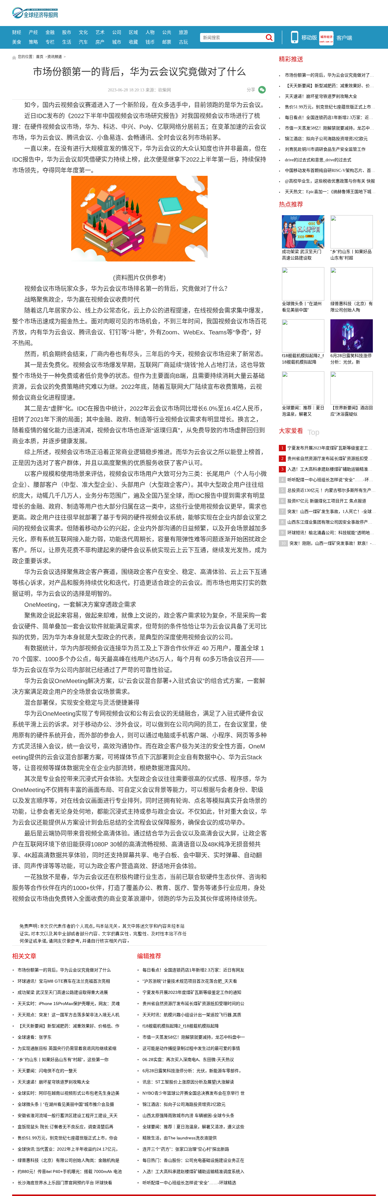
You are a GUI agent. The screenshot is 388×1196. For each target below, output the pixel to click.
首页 (39, 57)
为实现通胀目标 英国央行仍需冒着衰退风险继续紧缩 (67, 1048)
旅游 (183, 32)
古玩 (183, 41)
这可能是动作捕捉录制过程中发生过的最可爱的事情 (191, 1048)
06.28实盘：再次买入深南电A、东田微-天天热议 (188, 1059)
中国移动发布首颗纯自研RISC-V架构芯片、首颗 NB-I (335, 170)
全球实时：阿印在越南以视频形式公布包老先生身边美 (68, 1093)
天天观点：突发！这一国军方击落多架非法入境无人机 (68, 1014)
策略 (33, 41)
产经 (33, 32)
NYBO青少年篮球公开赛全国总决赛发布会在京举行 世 (193, 1093)
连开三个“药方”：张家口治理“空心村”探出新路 (185, 1149)
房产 (100, 41)
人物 (150, 32)
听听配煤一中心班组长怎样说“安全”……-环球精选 (189, 1182)
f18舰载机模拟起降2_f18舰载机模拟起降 (180, 1026)
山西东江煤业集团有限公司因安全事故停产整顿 (328, 522)
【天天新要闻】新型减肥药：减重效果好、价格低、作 (68, 1026)
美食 (16, 41)
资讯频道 (54, 57)
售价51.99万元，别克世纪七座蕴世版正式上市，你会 (68, 1137)
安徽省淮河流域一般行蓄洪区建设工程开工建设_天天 (68, 1115)
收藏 (133, 41)
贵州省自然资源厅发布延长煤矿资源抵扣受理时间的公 (193, 1003)
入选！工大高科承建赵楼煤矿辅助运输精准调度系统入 (193, 1171)
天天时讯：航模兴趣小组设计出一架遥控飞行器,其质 (191, 1014)
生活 (66, 41)
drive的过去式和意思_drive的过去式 (318, 160)
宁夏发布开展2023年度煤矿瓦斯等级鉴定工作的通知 (191, 992)
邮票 (166, 41)
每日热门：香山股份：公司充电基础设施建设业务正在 (193, 1160)
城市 (116, 41)
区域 (133, 32)
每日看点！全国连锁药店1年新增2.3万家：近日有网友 (193, 970)
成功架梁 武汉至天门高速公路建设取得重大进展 (63, 992)
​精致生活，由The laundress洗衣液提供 (179, 1137)
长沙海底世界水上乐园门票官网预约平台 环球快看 (65, 1182)
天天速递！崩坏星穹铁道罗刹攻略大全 (54, 1081)
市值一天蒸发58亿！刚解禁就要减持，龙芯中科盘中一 (193, 1037)
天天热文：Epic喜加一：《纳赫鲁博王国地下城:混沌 (333, 191)
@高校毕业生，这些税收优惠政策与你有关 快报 (330, 181)
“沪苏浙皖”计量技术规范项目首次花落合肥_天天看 (189, 981)
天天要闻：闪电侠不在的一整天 (47, 1070)
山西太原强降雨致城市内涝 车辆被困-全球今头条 (188, 1115)
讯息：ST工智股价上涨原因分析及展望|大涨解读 (188, 1081)
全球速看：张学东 (35, 1037)
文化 (83, 32)
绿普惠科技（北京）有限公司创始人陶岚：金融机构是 (68, 1160)
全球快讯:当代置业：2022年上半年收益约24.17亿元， (69, 1149)
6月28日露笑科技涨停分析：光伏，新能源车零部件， (192, 1070)
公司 (116, 32)
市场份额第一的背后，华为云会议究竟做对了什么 (64, 970)
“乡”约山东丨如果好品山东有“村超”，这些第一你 (63, 1059)
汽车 (83, 41)
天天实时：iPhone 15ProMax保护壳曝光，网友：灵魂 (69, 1003)
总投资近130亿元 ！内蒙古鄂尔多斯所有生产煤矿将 (332, 490)
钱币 (150, 41)
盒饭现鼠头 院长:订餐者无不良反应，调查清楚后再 (65, 1126)
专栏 (50, 41)
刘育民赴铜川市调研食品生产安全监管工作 (325, 149)
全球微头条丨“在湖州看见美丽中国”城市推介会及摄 (66, 1104)
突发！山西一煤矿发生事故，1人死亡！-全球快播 (330, 511)
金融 (50, 32)
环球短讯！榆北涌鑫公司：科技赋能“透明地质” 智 (331, 533)
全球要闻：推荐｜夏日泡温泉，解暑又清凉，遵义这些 (193, 1126)
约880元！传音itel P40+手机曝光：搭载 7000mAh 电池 (70, 1171)
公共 (166, 32)
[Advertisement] (216, 12)
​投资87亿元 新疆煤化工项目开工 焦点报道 (323, 501)
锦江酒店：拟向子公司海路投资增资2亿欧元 (184, 1104)
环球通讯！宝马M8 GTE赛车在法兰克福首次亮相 (64, 981)
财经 (16, 32)
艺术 (100, 32)
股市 (66, 32)
